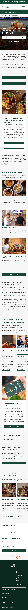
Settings (22, 320)
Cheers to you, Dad (7, 351)
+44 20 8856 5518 (8, 574)
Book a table (14, 147)
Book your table (14, 83)
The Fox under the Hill (8, 589)
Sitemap (3, 607)
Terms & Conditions (10, 607)
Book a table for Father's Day (14, 37)
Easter (4, 532)
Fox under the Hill (6, 15)
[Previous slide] (3, 557)
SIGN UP (14, 550)
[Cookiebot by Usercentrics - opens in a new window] (20, 279)
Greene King (5, 593)
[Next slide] (25, 557)
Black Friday (12, 532)
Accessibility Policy (5, 604)
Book (23, 6)
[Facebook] (2, 598)
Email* (4, 543)
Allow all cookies (14, 325)
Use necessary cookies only (14, 329)
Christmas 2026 (7, 499)
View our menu (14, 41)
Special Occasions (7, 529)
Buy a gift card (14, 426)
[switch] (24, 307)
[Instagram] (6, 598)
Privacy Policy (19, 604)
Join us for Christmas (9, 490)
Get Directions (19, 584)
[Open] (2, 7)
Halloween (16, 529)
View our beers (9, 341)
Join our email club (14, 77)
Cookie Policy (13, 604)
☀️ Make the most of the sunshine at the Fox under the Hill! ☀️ (14, 2)
